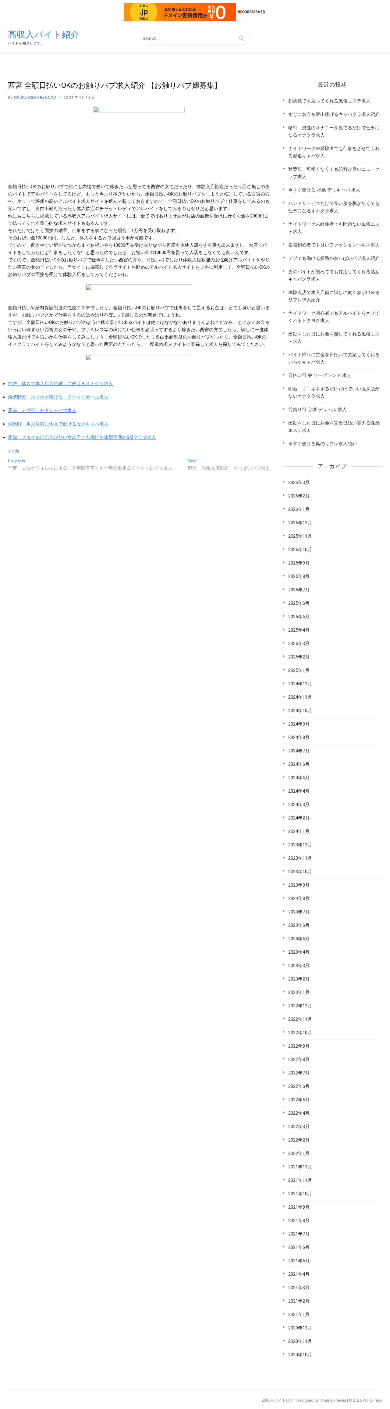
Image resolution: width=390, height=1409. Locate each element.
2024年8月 (299, 737)
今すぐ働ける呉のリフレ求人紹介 (322, 443)
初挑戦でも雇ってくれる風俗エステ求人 (329, 101)
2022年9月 (299, 1046)
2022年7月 (299, 1073)
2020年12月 (300, 1328)
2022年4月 (299, 1113)
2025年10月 (300, 549)
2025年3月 (299, 643)
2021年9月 (299, 1207)
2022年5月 (299, 1099)
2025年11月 (300, 536)
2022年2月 (299, 1140)
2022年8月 (299, 1059)
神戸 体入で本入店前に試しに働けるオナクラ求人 (60, 383)
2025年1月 (299, 670)
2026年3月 (299, 482)
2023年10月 (300, 871)
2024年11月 (300, 697)
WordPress (372, 1400)
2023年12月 (300, 845)
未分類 (13, 451)
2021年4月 (299, 1274)
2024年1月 (299, 831)
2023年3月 (299, 965)
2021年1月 (299, 1314)
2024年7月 (299, 751)
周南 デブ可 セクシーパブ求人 (42, 410)
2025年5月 (299, 616)
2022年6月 (299, 1086)
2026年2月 (299, 496)
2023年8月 (299, 898)
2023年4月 (299, 952)
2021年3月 (299, 1287)
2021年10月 (300, 1193)
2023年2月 (299, 979)
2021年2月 (299, 1301)
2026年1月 (299, 509)
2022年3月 (299, 1126)
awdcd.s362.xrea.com (34, 97)
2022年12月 (300, 1006)
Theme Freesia (333, 1400)
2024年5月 (299, 777)
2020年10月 (300, 1354)
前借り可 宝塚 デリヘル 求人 (317, 409)
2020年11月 (300, 1341)
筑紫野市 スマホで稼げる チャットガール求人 (58, 397)
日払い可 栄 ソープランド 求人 (319, 375)
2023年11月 (300, 858)
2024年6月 (299, 764)
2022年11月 (300, 1019)
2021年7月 (299, 1234)
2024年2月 (299, 818)
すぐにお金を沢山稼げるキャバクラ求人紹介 (334, 114)
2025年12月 (300, 522)
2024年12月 (300, 684)
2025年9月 (299, 563)
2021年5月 (299, 1261)
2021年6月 (299, 1247)
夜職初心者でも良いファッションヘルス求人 (334, 245)
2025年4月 (299, 630)
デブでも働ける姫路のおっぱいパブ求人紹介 (334, 258)
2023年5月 (299, 938)
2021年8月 (299, 1220)
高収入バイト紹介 (44, 35)
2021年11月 (300, 1180)
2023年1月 (299, 992)
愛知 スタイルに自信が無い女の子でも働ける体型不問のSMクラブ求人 (82, 437)
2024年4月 (299, 791)
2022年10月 (300, 1032)
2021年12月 (300, 1167)
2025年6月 (299, 603)
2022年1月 (299, 1153)
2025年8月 (299, 576)
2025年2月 (299, 657)
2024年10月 (300, 710)
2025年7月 (299, 590)
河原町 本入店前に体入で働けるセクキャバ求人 (58, 424)
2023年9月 (299, 885)
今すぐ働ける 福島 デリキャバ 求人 (324, 190)
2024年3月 (299, 804)
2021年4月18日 (79, 97)
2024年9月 (299, 724)
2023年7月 (299, 912)
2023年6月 (299, 925)
